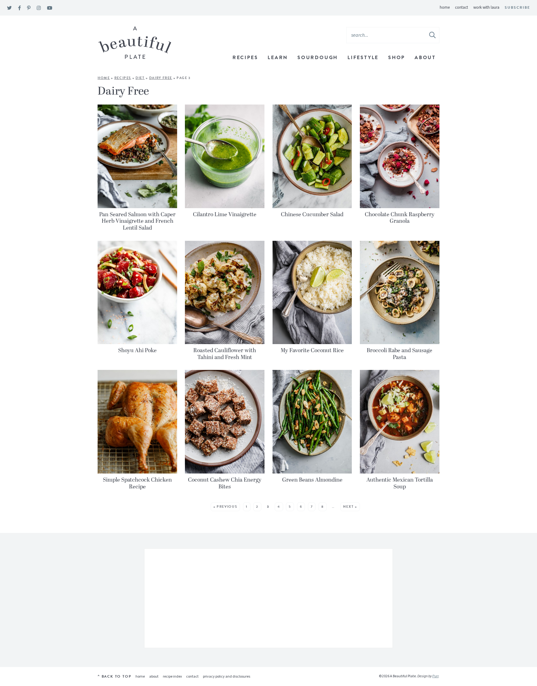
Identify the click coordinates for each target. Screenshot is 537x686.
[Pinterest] (29, 8)
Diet (140, 78)
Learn (278, 57)
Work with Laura (486, 7)
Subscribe (517, 7)
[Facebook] (19, 8)
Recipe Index (172, 676)
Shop (396, 57)
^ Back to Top (114, 676)
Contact (461, 7)
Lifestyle (363, 57)
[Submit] (433, 35)
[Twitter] (9, 8)
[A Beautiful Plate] (135, 43)
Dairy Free (160, 78)
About (425, 57)
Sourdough (317, 57)
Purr (435, 676)
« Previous (225, 506)
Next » (350, 506)
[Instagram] (38, 8)
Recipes (245, 57)
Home (445, 7)
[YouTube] (49, 8)
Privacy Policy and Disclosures (226, 676)
